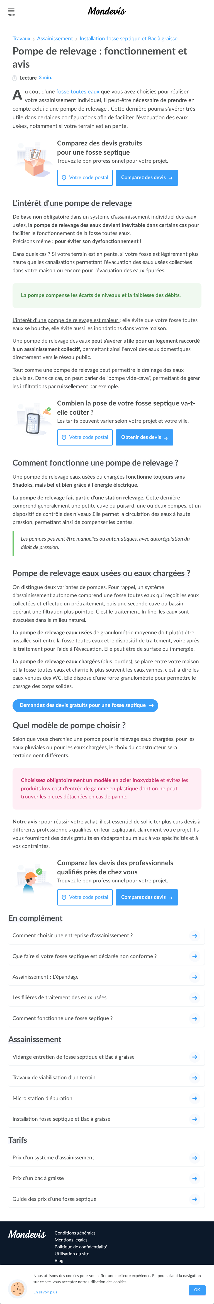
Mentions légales (71, 1240)
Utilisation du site (72, 1254)
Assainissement (55, 38)
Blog (59, 1260)
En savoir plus (45, 1292)
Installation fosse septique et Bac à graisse (128, 38)
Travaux (21, 38)
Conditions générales (75, 1233)
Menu (11, 15)
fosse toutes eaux (77, 92)
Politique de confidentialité (81, 1247)
